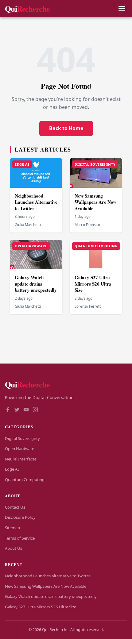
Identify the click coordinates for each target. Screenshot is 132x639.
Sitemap (12, 527)
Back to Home (66, 128)
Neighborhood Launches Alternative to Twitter (36, 202)
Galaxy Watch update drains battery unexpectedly (36, 283)
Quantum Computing (25, 479)
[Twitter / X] (17, 410)
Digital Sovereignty (22, 438)
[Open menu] (121, 8)
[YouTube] (26, 410)
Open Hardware (19, 448)
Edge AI (12, 469)
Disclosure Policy (20, 517)
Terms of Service (20, 538)
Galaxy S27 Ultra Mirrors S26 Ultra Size (93, 283)
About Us (13, 548)
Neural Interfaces (21, 459)
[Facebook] (7, 410)
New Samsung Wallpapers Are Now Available (95, 202)
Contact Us (15, 507)
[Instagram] (35, 410)
